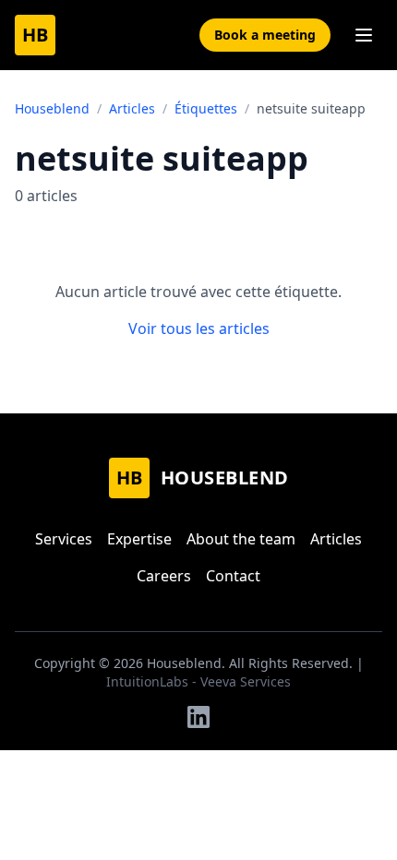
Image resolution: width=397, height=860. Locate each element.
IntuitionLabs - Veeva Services (198, 681)
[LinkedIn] (198, 717)
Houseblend (52, 108)
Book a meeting (265, 34)
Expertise (139, 539)
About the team (240, 539)
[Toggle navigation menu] (363, 35)
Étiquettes (205, 108)
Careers (164, 576)
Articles (132, 108)
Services (63, 539)
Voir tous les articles (199, 328)
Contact (233, 576)
